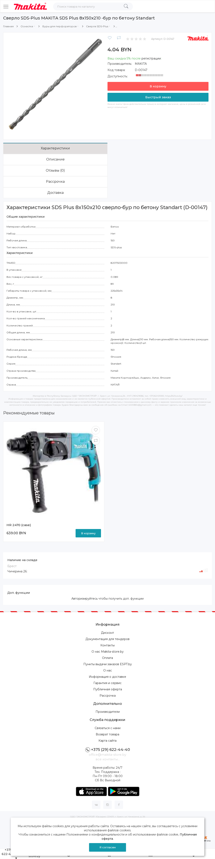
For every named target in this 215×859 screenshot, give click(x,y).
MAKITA (141, 64)
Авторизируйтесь (84, 598)
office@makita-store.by (107, 755)
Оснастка (27, 26)
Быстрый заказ (158, 97)
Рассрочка (55, 182)
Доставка (55, 193)
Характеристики (55, 148)
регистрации (151, 58)
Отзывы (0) (55, 170)
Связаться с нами (108, 728)
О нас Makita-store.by (108, 651)
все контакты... (108, 759)
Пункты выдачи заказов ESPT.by (107, 664)
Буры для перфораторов (59, 26)
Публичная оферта (107, 689)
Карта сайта (107, 741)
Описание (55, 159)
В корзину (158, 86)
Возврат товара (107, 734)
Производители (108, 712)
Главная (8, 26)
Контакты (107, 645)
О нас (107, 670)
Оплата (107, 658)
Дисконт (107, 633)
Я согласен (108, 847)
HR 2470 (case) (19, 525)
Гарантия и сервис (107, 683)
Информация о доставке (107, 677)
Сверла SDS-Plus (97, 26)
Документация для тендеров (107, 639)
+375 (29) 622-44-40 (110, 749)
